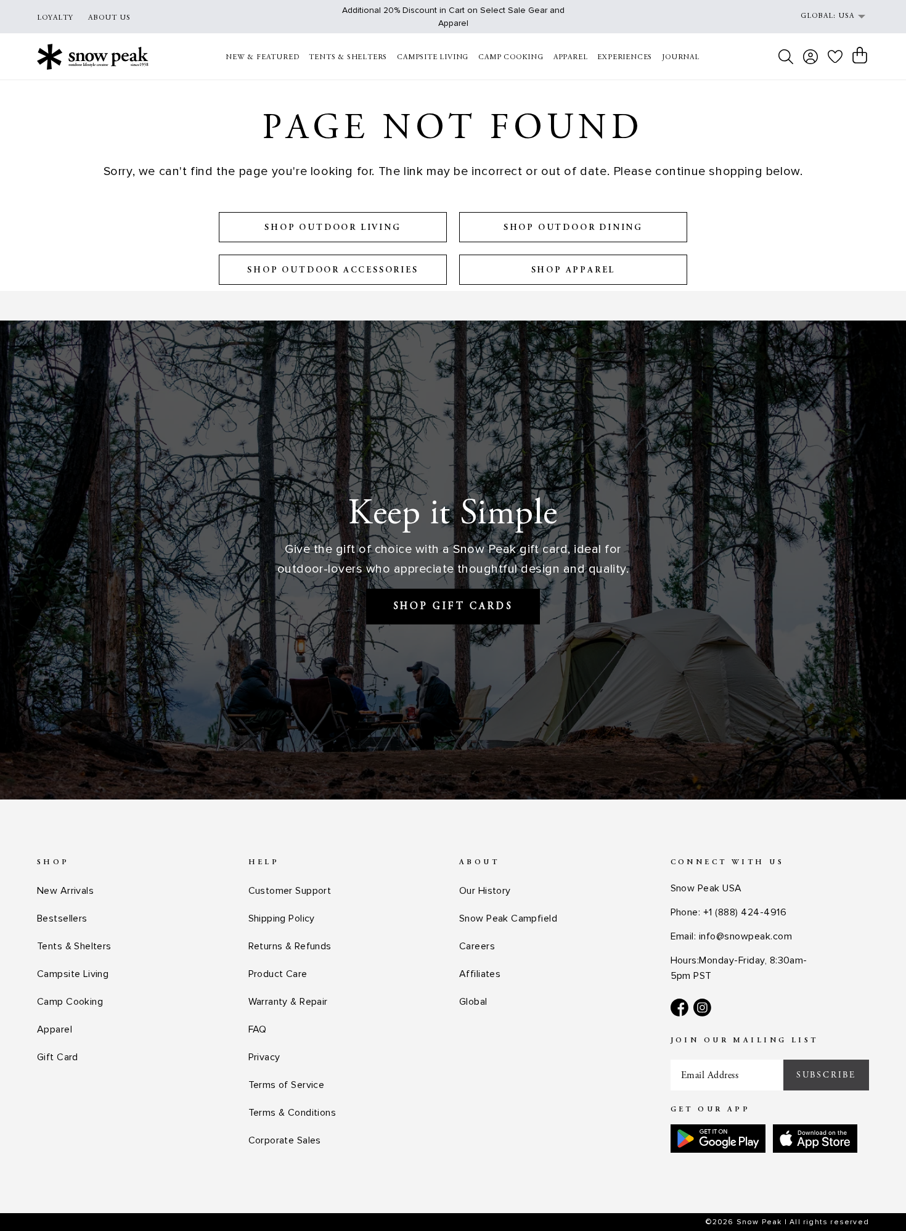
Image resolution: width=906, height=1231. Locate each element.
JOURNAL (681, 57)
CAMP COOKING (511, 57)
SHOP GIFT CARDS (453, 606)
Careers (477, 946)
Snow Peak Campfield (508, 918)
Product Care (278, 974)
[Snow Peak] (93, 56)
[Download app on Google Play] (718, 1138)
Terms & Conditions (292, 1112)
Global (473, 1002)
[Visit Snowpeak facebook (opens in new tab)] (679, 1007)
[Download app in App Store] (815, 1138)
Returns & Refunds (290, 946)
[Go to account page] (810, 56)
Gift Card (57, 1057)
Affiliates (479, 974)
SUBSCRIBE (826, 1075)
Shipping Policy (281, 918)
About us (109, 18)
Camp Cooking (70, 1002)
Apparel (54, 1029)
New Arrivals (65, 891)
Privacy (264, 1057)
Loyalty (55, 18)
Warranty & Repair (288, 1002)
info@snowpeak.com (745, 936)
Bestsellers (62, 918)
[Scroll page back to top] (872, 1197)
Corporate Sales (284, 1140)
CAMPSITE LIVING (432, 57)
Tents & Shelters (74, 946)
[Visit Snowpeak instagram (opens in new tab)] (702, 1007)
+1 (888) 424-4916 (744, 912)
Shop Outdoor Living (332, 228)
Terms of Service (286, 1085)
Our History (485, 891)
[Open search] (786, 56)
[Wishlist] (835, 56)
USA (846, 16)
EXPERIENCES (624, 57)
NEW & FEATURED (262, 57)
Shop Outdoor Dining (573, 228)
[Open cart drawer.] (860, 55)
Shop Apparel (573, 270)
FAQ (257, 1029)
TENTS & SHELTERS (348, 57)
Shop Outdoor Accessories (332, 270)
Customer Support (290, 891)
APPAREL (570, 57)
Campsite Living (72, 974)
